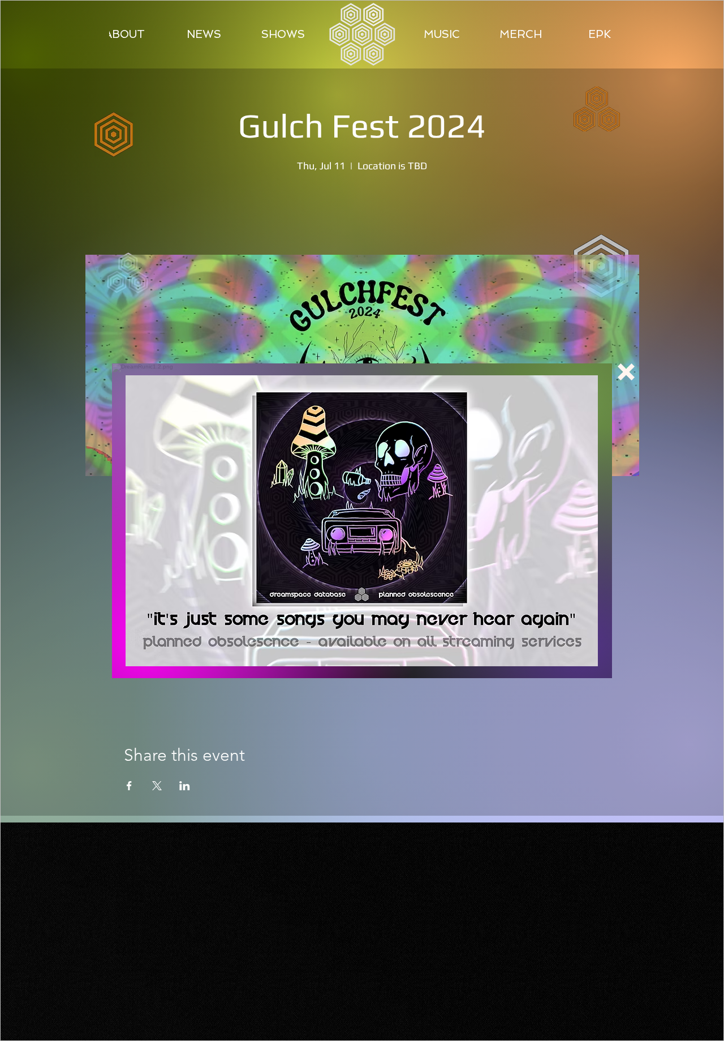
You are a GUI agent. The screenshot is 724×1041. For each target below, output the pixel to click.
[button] (626, 371)
